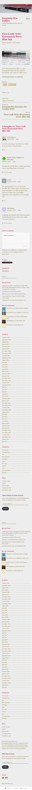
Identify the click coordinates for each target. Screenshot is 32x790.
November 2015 (6, 432)
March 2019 (5, 344)
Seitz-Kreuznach (10, 100)
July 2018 (4, 362)
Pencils (4, 466)
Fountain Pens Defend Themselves (11, 291)
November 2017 (6, 380)
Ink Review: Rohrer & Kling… (21, 308)
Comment (24, 246)
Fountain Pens (6, 452)
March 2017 (5, 396)
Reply (17, 139)
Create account (6, 481)
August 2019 (5, 342)
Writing (4, 472)
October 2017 (5, 382)
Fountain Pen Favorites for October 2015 (14, 107)
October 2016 (5, 407)
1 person (10, 172)
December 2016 (6, 403)
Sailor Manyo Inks (20, 320)
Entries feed (5, 485)
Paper (3, 461)
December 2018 (6, 351)
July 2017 (4, 387)
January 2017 (5, 401)
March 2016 (5, 423)
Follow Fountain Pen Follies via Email (12, 495)
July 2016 (4, 414)
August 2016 (5, 412)
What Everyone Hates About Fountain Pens (14, 294)
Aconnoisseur (9, 325)
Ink (7, 98)
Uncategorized (6, 470)
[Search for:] (9, 276)
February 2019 (6, 346)
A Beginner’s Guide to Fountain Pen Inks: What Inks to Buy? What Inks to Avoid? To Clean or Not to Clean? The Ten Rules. (15, 287)
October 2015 (5, 434)
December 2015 (6, 430)
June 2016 (4, 416)
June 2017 (4, 389)
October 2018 (5, 355)
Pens (3, 468)
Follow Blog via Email (8, 754)
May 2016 (4, 419)
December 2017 (6, 378)
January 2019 (5, 348)
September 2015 (6, 437)
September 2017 (6, 385)
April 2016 (5, 421)
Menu (28, 18)
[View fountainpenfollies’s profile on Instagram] (6, 778)
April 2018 (5, 369)
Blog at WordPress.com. (7, 783)
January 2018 (5, 376)
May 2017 (4, 391)
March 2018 (5, 371)
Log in (4, 483)
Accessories (5, 450)
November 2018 (6, 353)
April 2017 (5, 394)
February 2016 (6, 425)
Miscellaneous (6, 456)
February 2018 (6, 373)
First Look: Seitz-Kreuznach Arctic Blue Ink (17, 115)
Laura (18, 42)
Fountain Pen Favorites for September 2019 (14, 300)
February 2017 (6, 398)
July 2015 (4, 441)
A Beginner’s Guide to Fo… (22, 312)
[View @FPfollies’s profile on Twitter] (3, 778)
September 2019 (6, 339)
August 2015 (5, 439)
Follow (5, 508)
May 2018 (4, 367)
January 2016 (5, 428)
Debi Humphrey (10, 320)
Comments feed (6, 488)
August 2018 (5, 360)
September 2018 (6, 358)
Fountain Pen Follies (10, 19)
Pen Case (4, 463)
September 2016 (6, 410)
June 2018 (4, 364)
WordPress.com (6, 490)
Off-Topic (4, 459)
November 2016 (6, 405)
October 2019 (5, 337)
